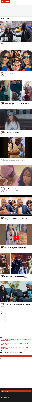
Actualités (2, 102)
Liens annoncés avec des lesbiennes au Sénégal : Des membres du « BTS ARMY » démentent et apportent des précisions (15, 348)
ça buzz (2, 43)
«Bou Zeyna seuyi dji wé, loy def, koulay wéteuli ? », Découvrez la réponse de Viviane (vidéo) (15, 304)
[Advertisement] (16, 10)
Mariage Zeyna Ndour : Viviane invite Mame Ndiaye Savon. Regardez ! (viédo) (13, 247)
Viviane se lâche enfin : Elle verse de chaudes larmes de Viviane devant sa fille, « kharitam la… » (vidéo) (15, 189)
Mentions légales (6, 397)
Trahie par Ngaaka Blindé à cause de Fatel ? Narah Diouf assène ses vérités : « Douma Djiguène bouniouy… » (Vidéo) (15, 344)
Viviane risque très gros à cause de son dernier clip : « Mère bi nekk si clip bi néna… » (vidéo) (16, 103)
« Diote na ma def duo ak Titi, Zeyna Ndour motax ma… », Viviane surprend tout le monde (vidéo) (15, 74)
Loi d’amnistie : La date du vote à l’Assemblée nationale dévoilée (10, 345)
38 (1, 319)
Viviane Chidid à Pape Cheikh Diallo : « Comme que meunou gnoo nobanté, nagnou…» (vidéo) (16, 44)
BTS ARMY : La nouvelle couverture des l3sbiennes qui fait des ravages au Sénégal (13, 341)
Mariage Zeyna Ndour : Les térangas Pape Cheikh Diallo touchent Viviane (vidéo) (14, 218)
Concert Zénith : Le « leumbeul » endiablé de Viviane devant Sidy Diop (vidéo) (13, 276)
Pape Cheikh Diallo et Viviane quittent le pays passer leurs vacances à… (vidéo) (13, 160)
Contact (2, 397)
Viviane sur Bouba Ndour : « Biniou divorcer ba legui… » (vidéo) (11, 132)
